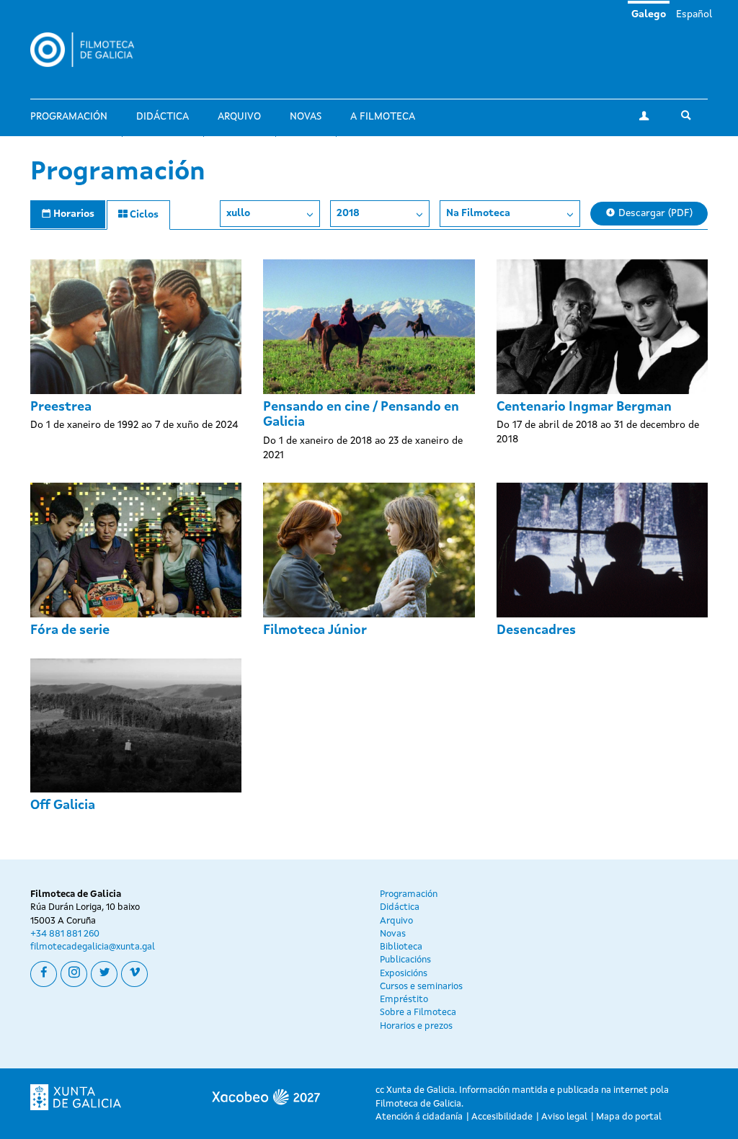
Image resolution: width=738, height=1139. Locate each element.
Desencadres (536, 630)
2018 (348, 213)
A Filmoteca (382, 117)
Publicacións (405, 960)
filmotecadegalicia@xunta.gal (92, 947)
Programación (68, 117)
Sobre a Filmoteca (418, 1012)
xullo (238, 213)
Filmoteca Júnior (315, 630)
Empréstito (404, 999)
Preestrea (61, 407)
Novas (305, 117)
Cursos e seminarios (421, 986)
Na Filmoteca (478, 213)
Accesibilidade (502, 1117)
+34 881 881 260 (64, 934)
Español (694, 14)
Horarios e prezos (416, 1026)
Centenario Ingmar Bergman (584, 407)
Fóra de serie (70, 630)
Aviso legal (564, 1117)
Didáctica (162, 117)
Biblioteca (401, 947)
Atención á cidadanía (419, 1117)
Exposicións (403, 973)
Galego (648, 14)
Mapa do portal (629, 1117)
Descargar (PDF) (654, 213)
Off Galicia (62, 805)
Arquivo (239, 117)
